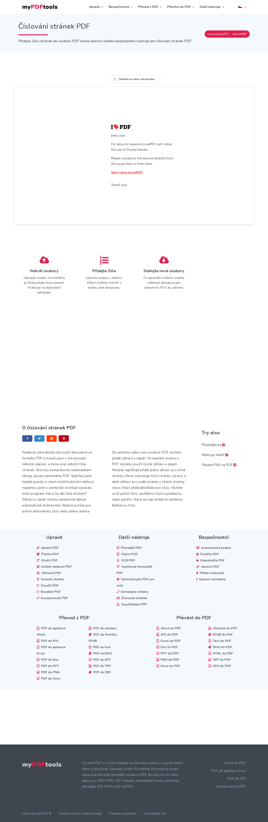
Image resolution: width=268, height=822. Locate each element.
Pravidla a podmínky (123, 814)
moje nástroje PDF (218, 34)
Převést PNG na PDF (217, 465)
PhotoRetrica (212, 445)
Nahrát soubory (44, 271)
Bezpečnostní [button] (119, 7)
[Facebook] (27, 438)
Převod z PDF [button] (148, 7)
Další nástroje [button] (210, 7)
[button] (242, 7)
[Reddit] (51, 438)
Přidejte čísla (104, 271)
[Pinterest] (63, 438)
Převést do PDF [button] (179, 7)
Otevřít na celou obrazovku (136, 79)
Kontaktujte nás (155, 814)
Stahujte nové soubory (163, 271)
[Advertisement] (134, 60)
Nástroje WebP (213, 455)
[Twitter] (39, 438)
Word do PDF (235, 763)
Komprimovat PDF (231, 786)
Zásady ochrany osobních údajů (80, 814)
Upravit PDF (240, 34)
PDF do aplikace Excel (228, 771)
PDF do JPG (236, 778)
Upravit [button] (94, 7)
